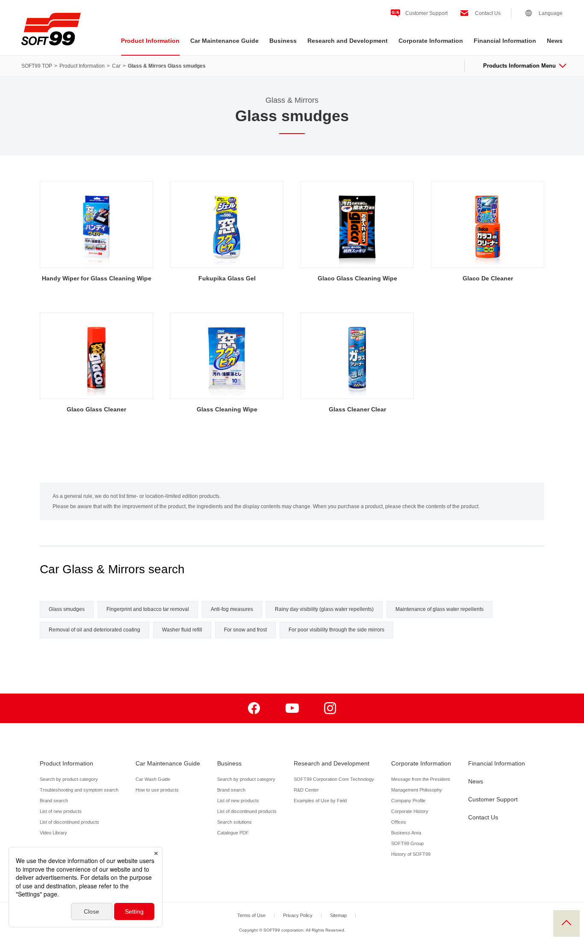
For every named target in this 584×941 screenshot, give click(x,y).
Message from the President (420, 779)
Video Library (53, 832)
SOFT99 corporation (51, 29)
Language (551, 13)
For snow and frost (245, 630)
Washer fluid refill (182, 630)
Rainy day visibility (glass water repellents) (324, 609)
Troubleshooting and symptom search (79, 789)
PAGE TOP (566, 923)
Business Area (406, 832)
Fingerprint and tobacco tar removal (147, 609)
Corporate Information (430, 40)
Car (116, 66)
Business (283, 40)
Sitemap (338, 915)
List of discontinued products (69, 822)
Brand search (54, 800)
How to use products (157, 789)
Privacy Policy (298, 915)
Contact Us (488, 13)
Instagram (330, 708)
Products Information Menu (519, 66)
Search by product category (69, 779)
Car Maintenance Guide (224, 40)
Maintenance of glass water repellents (439, 609)
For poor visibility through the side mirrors (336, 630)
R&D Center (306, 789)
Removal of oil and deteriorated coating (94, 630)
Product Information (150, 40)
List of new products (61, 811)
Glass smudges (67, 609)
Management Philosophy (416, 789)
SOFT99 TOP (36, 66)
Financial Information (505, 40)
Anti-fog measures (232, 609)
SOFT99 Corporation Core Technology (334, 779)
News (555, 40)
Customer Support (426, 13)
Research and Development (347, 40)
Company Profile (408, 800)
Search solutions (234, 822)
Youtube (292, 708)
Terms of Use (251, 915)
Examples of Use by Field (320, 800)
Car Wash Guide (153, 779)
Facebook (254, 708)
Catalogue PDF (233, 832)
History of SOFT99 (411, 854)
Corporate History (409, 811)
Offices (398, 822)
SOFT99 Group (407, 843)
